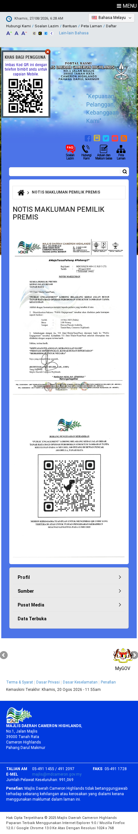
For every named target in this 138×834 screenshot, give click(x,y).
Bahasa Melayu (112, 17)
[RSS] (125, 137)
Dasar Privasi (48, 682)
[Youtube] (116, 137)
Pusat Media (31, 604)
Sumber (26, 591)
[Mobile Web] (98, 137)
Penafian (108, 682)
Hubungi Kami (18, 26)
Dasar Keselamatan (80, 682)
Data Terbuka (32, 618)
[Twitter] (107, 137)
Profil (24, 577)
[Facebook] (89, 137)
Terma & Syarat (19, 682)
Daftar (111, 26)
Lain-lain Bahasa (74, 33)
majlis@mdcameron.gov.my (57, 774)
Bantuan (70, 26)
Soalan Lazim (47, 26)
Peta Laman (91, 26)
